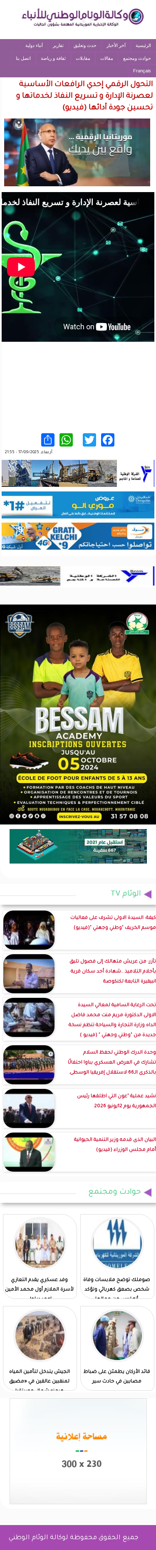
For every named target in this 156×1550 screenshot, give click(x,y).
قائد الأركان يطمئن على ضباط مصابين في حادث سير (117, 1377)
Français (142, 70)
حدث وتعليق (85, 45)
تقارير (58, 45)
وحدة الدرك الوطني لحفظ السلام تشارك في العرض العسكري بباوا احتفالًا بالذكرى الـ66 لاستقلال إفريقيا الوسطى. (112, 1063)
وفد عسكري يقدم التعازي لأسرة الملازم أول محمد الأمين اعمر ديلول (39, 1290)
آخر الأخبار (116, 45)
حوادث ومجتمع (137, 58)
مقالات (106, 58)
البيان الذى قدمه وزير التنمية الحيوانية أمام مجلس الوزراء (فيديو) (115, 1145)
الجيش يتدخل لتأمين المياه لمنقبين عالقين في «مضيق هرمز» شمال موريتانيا (39, 1382)
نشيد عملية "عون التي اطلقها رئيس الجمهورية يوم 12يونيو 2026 (116, 1101)
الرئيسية (143, 45)
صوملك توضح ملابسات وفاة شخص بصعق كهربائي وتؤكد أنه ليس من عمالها (116, 1290)
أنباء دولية (34, 45)
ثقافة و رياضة (53, 58)
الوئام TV (126, 894)
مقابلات (83, 58)
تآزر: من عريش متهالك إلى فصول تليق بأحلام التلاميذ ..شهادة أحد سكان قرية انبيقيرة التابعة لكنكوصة (112, 972)
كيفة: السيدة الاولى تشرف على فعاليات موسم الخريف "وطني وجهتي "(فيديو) (113, 923)
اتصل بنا (23, 58)
